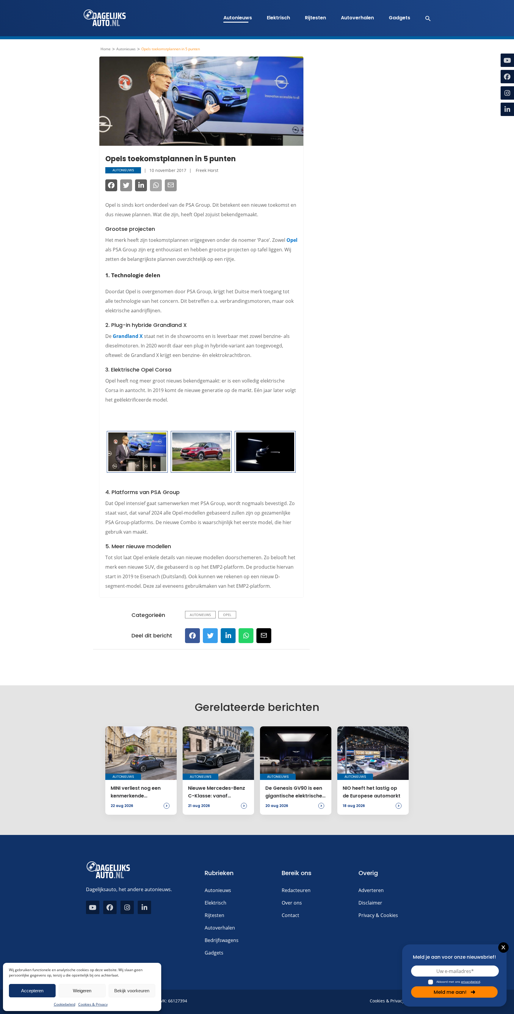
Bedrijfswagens (222, 940)
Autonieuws (237, 17)
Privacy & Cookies (378, 915)
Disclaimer (370, 902)
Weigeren (82, 990)
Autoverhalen (357, 17)
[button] (425, 18)
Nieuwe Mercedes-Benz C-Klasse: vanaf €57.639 (216, 792)
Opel (291, 240)
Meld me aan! (450, 992)
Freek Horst (207, 170)
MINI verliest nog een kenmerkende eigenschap (136, 792)
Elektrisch (278, 17)
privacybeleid (470, 981)
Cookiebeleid (64, 1004)
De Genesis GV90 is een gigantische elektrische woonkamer (293, 792)
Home (106, 49)
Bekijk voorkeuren (131, 990)
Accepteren (32, 990)
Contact (290, 915)
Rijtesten (315, 17)
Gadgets (399, 17)
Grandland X (128, 336)
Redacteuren (296, 890)
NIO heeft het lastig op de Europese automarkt (371, 792)
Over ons (292, 902)
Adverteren (371, 890)
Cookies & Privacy (93, 1004)
